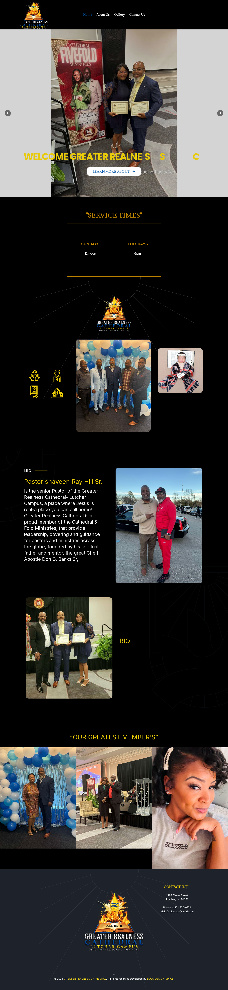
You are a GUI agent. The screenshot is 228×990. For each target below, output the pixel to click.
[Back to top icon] (114, 974)
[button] (3, 812)
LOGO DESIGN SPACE (160, 978)
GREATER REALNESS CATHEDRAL (85, 978)
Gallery (119, 15)
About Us (103, 15)
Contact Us (137, 15)
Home (87, 15)
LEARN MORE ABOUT (114, 171)
